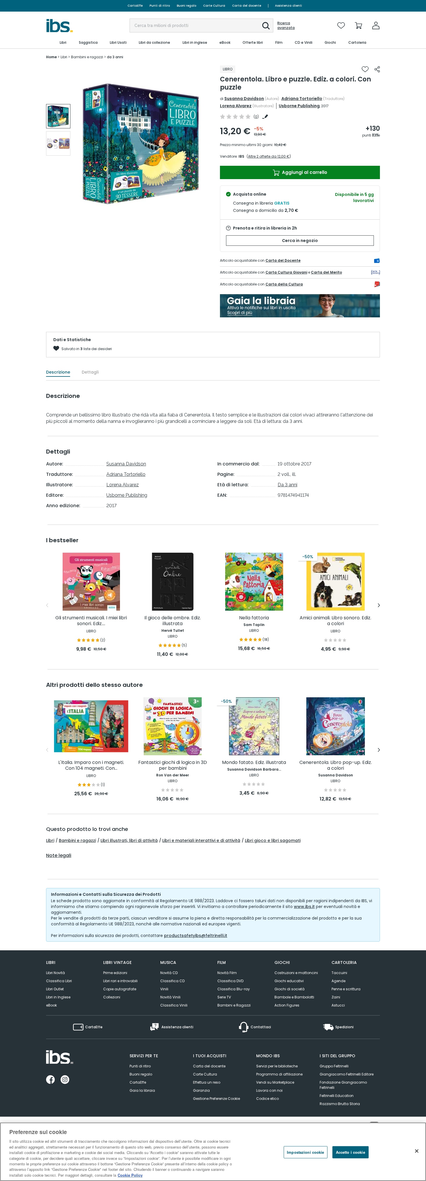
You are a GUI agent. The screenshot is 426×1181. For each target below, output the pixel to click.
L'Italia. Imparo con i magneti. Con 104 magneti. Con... (91, 765)
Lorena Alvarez (236, 106)
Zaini (336, 997)
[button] (266, 26)
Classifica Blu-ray (233, 989)
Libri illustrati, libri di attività (129, 840)
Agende (338, 980)
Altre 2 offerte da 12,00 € (269, 156)
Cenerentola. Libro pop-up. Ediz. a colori (335, 765)
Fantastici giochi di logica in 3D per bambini (172, 765)
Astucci (338, 1005)
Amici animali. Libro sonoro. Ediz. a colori (335, 621)
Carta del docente (246, 5)
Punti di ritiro (160, 5)
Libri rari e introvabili (120, 980)
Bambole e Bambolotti (294, 997)
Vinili (164, 989)
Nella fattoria (254, 618)
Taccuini (339, 972)
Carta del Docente (283, 260)
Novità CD (169, 972)
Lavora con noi (269, 1090)
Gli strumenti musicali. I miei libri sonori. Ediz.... (91, 621)
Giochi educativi (289, 980)
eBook (51, 1005)
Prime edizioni (115, 972)
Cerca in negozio (300, 240)
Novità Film (227, 972)
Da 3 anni (287, 484)
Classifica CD (172, 980)
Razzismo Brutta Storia (340, 1103)
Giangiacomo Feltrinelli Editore (347, 1074)
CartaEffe (135, 5)
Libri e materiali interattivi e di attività (201, 840)
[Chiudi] (416, 1151)
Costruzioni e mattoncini (296, 972)
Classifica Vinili (173, 1005)
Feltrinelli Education (337, 1095)
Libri (50, 840)
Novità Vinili (170, 997)
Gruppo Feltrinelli (334, 1066)
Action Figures (286, 1005)
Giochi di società (289, 989)
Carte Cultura (214, 5)
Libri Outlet (55, 989)
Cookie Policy (130, 1175)
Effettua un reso (206, 1082)
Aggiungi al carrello (304, 172)
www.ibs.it (304, 906)
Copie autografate (119, 989)
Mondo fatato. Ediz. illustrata (254, 763)
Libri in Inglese (58, 997)
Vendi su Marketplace (275, 1082)
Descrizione (58, 372)
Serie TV (224, 997)
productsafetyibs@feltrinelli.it (195, 935)
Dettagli (90, 372)
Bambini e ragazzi (77, 840)
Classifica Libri (59, 980)
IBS (241, 156)
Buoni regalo (186, 5)
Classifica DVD (230, 980)
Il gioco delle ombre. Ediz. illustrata (172, 621)
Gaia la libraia (142, 1090)
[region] (213, 1151)
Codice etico (267, 1098)
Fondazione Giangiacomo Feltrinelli (343, 1085)
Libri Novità (55, 972)
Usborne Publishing (299, 106)
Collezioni (111, 997)
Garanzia (201, 1090)
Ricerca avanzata (286, 25)
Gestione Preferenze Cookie (216, 1098)
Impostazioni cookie (305, 1152)
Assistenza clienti (288, 5)
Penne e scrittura (346, 989)
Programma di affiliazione (279, 1074)
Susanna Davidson (244, 98)
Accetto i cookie (350, 1152)
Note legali (58, 855)
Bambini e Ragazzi (234, 1005)
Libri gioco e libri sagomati (273, 840)
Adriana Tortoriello (301, 98)
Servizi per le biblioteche (277, 1066)
